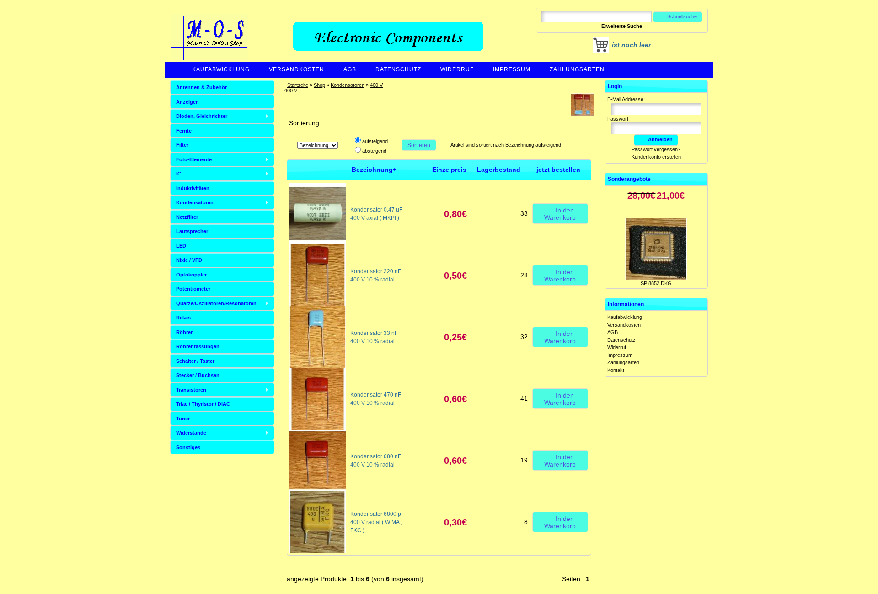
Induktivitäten (192, 188)
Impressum (511, 69)
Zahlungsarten (577, 69)
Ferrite (184, 130)
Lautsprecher (192, 231)
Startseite (297, 85)
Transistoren (191, 389)
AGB (349, 69)
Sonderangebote (629, 179)
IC (178, 173)
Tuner (183, 418)
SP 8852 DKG (656, 267)
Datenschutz (398, 69)
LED (181, 246)
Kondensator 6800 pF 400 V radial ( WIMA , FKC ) (377, 522)
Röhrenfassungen (198, 346)
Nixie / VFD (189, 260)
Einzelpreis (449, 169)
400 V (376, 85)
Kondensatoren (347, 85)
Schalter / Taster (195, 361)
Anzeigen (187, 102)
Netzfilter (187, 217)
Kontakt (615, 370)
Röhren (185, 332)
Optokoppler (191, 274)
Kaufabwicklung (221, 69)
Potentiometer (193, 289)
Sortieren (418, 145)
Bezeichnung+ (374, 169)
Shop (319, 85)
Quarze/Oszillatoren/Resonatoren (216, 303)
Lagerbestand (498, 169)
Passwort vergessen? (656, 149)
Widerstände (191, 432)
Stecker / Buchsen (198, 375)
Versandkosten (296, 69)
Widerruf (457, 69)
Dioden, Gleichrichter (201, 116)
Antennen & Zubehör (201, 87)
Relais (183, 317)
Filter (182, 145)
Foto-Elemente (194, 159)
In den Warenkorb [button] (560, 214)
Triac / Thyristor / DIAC (203, 404)
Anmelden (660, 139)
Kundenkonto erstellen (656, 156)
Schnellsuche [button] (682, 16)
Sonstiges (188, 447)
